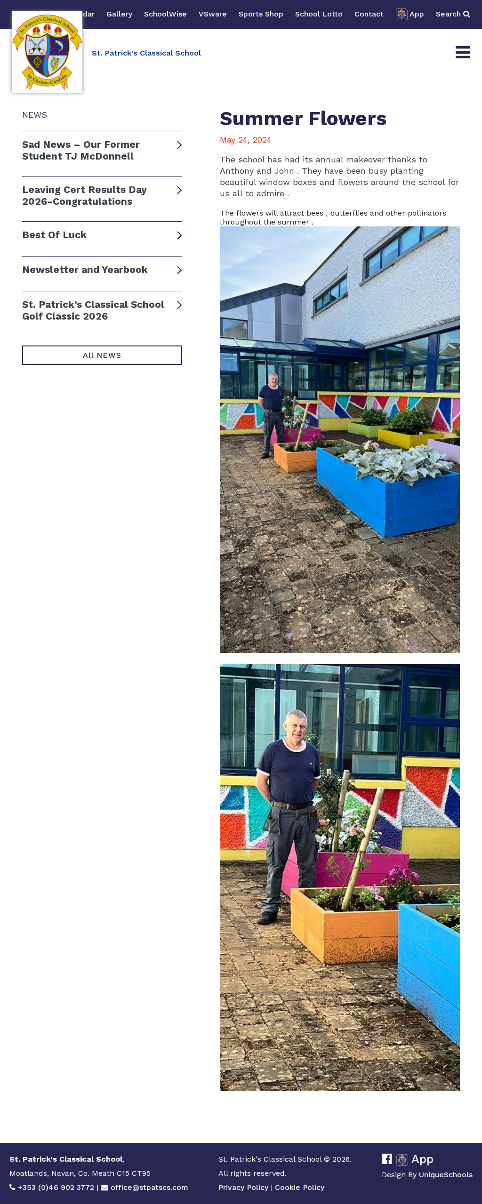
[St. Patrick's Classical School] (47, 52)
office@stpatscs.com (149, 1187)
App (417, 13)
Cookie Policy (299, 1187)
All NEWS (102, 355)
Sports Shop (261, 13)
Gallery (119, 13)
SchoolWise (165, 13)
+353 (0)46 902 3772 (56, 1187)
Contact (369, 13)
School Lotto (319, 13)
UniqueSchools (446, 1174)
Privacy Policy (243, 1187)
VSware (213, 13)
